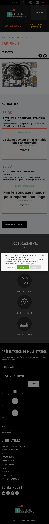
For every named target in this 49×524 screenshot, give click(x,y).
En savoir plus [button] (9, 267)
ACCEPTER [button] (23, 267)
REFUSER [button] (35, 267)
